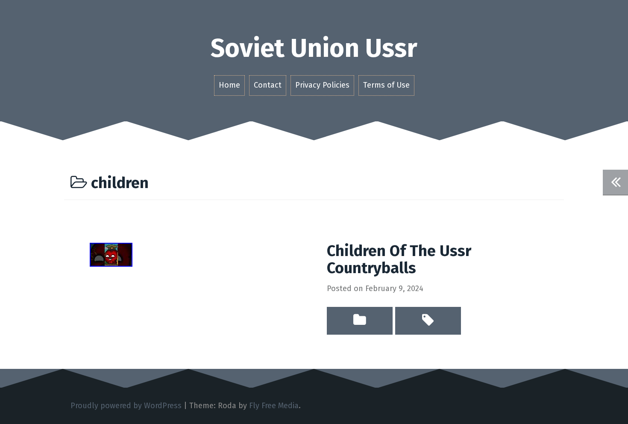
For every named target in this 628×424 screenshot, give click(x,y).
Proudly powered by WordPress (126, 405)
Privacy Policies (322, 85)
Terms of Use (386, 85)
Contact (268, 85)
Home (229, 85)
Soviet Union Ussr (314, 48)
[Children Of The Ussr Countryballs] (111, 254)
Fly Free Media (274, 405)
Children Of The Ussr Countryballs (399, 259)
